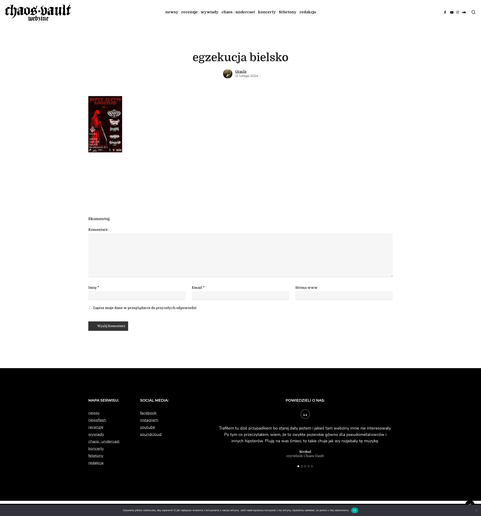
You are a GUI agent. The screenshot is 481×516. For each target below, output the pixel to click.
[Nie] (476, 510)
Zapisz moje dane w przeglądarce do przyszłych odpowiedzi (144, 308)
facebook (148, 413)
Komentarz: (98, 230)
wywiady (96, 434)
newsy (94, 413)
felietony (95, 456)
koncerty (96, 448)
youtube (147, 427)
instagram (149, 420)
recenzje (95, 427)
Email (198, 288)
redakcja (96, 463)
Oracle (241, 71)
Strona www (306, 288)
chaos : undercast (103, 441)
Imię (93, 288)
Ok (354, 510)
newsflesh (97, 420)
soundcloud (151, 434)
